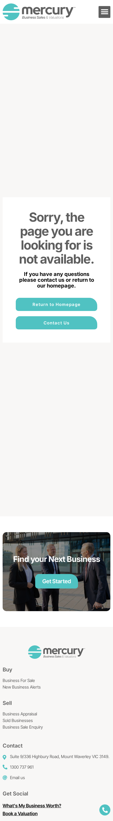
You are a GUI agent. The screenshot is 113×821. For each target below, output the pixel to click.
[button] (104, 12)
